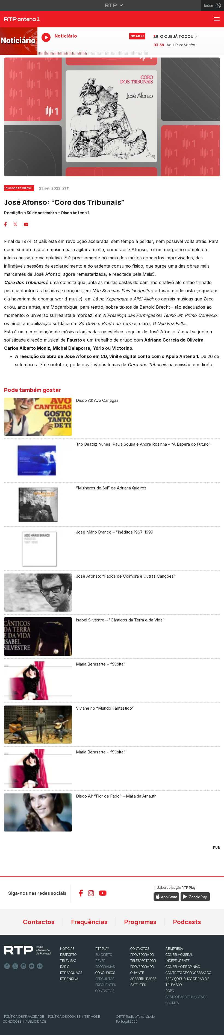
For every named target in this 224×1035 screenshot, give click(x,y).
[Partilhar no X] (15, 224)
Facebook (7, 966)
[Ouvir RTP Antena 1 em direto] (18, 41)
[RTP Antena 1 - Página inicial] (18, 19)
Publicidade (35, 1021)
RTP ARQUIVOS (71, 972)
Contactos (39, 922)
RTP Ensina (69, 978)
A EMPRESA (174, 948)
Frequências (89, 922)
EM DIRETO (103, 954)
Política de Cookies (64, 1016)
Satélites (138, 984)
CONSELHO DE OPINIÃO (183, 966)
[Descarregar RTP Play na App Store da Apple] (166, 896)
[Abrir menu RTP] (112, 5)
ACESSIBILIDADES (143, 978)
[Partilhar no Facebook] (5, 224)
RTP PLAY (102, 948)
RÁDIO (64, 966)
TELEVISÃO (68, 960)
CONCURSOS (105, 972)
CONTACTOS (139, 948)
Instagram (23, 966)
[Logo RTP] (27, 950)
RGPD (170, 990)
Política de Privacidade (24, 1016)
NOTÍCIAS (67, 948)
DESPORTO (68, 954)
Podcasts (187, 922)
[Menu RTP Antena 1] (219, 19)
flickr (40, 966)
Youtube (32, 966)
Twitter (15, 966)
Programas (140, 922)
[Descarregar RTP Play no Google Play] (195, 896)
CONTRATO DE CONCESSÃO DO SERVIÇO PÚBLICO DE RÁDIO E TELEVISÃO (188, 978)
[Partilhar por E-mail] (26, 224)
